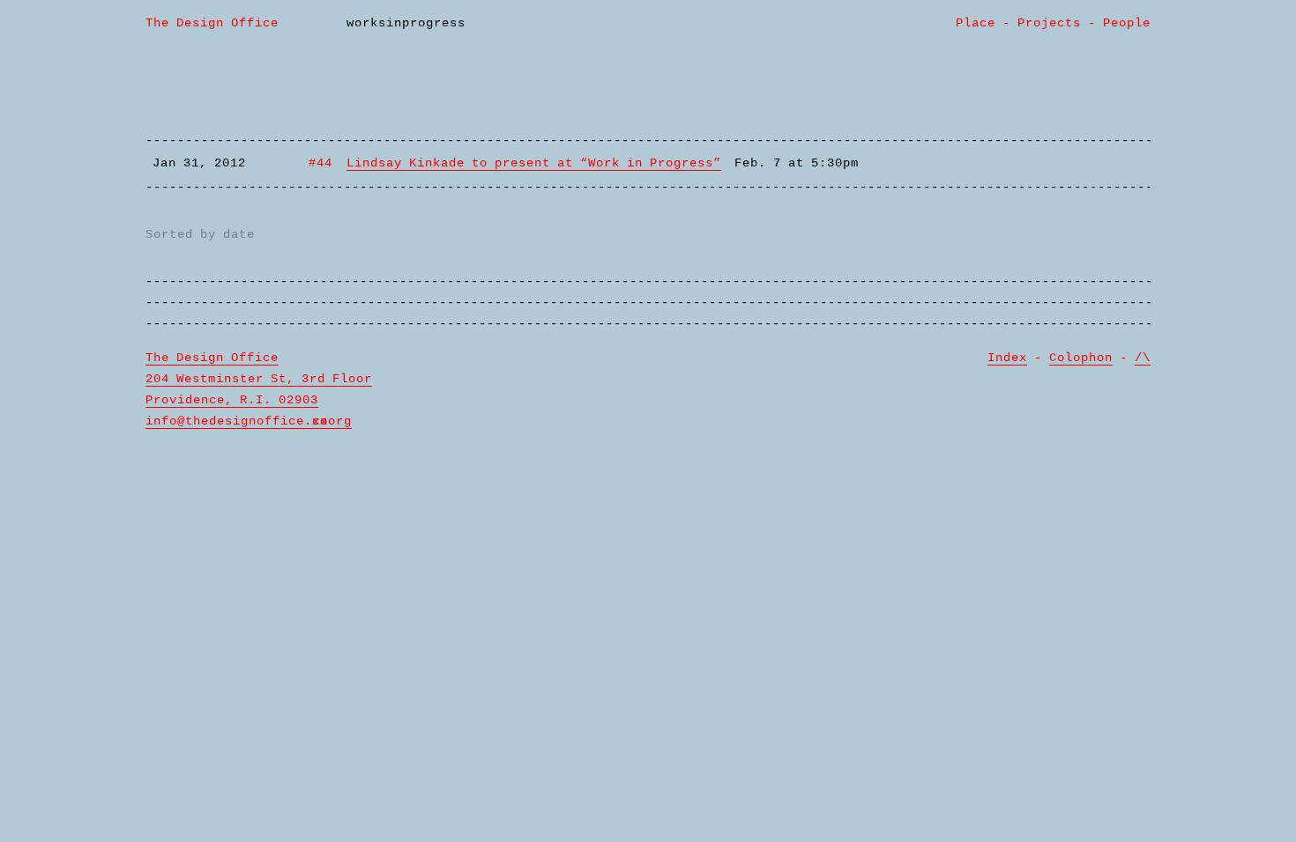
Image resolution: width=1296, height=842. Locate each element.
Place (975, 23)
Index (1007, 358)
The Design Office (212, 23)
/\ (1143, 358)
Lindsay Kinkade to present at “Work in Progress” (533, 163)
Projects (1049, 23)
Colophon (1081, 358)
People (1127, 23)
